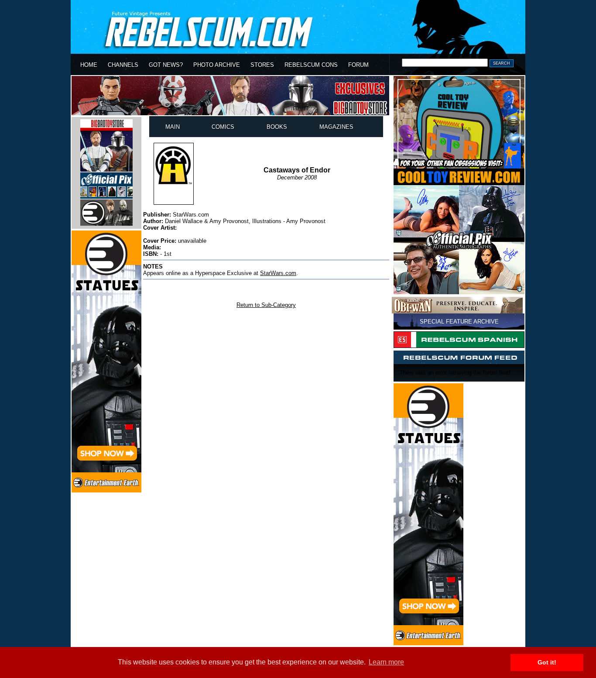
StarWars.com (278, 273)
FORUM (358, 65)
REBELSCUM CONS (311, 65)
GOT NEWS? (166, 65)
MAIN (172, 127)
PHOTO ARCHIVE (216, 65)
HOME (88, 65)
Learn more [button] (386, 662)
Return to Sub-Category (266, 305)
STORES (262, 65)
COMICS (223, 127)
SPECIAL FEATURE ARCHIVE (459, 321)
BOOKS (277, 127)
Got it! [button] (547, 662)
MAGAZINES (336, 127)
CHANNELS (123, 65)
